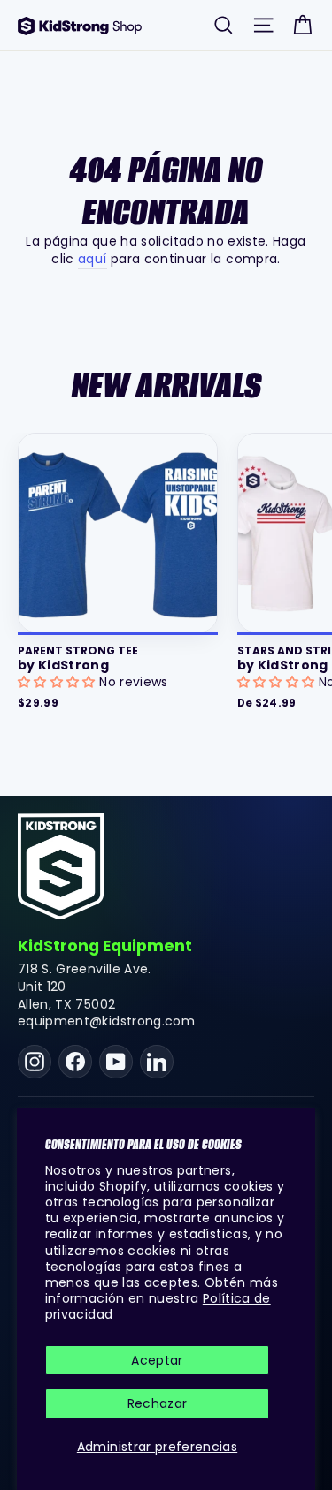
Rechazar (157, 1403)
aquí (92, 259)
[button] (58, 682)
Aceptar (156, 1360)
